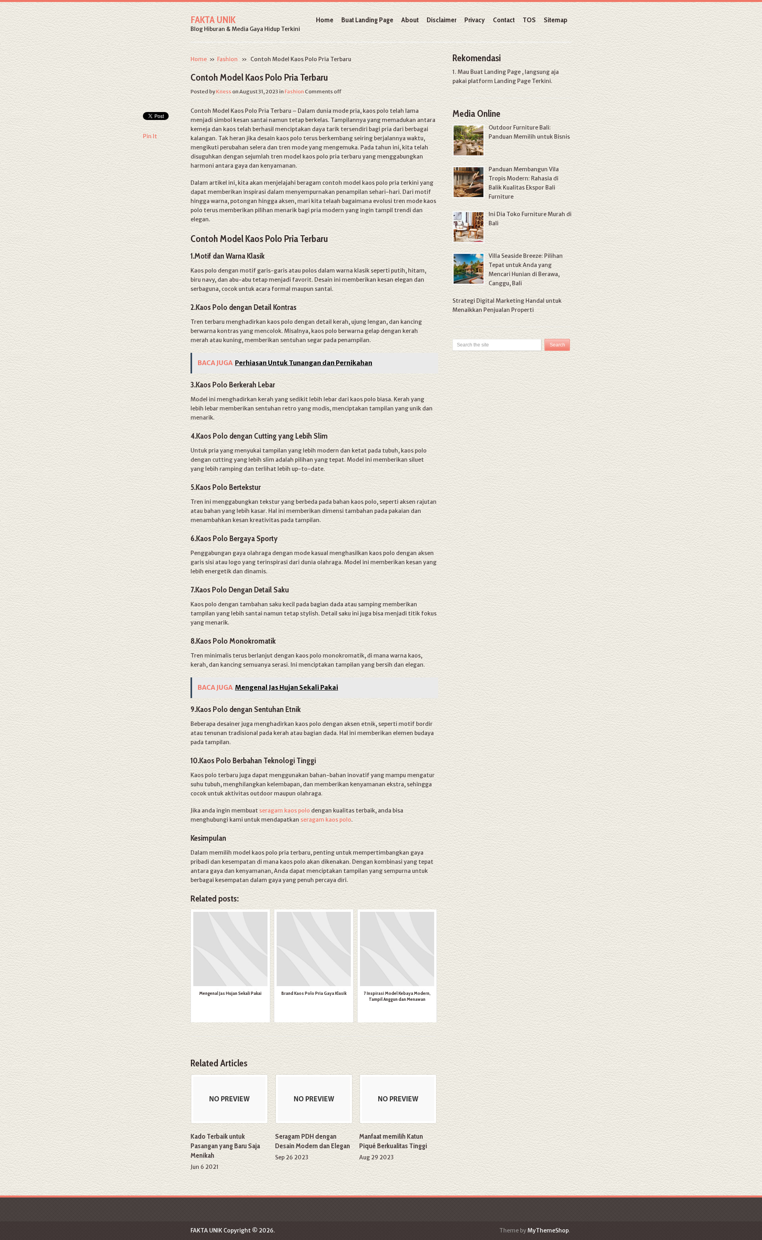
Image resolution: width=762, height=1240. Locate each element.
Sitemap (556, 19)
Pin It (150, 136)
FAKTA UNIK (212, 19)
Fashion (227, 59)
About (410, 19)
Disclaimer (441, 19)
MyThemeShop (548, 1230)
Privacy (474, 19)
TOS (529, 19)
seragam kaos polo (284, 810)
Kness (223, 91)
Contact (504, 19)
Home (324, 19)
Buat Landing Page (367, 19)
